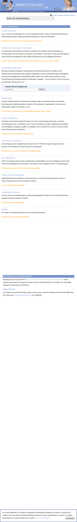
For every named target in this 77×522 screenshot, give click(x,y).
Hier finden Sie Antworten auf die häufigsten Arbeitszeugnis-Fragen (27, 111)
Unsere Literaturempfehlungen (14, 202)
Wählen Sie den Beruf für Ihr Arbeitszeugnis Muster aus (22, 41)
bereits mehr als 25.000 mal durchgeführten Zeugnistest (44, 279)
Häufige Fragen (7, 98)
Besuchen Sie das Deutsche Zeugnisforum (18, 134)
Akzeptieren (70, 518)
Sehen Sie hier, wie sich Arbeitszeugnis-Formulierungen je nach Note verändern (31, 61)
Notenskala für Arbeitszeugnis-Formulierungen (17, 48)
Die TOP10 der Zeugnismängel (11, 140)
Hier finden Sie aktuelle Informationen (16, 217)
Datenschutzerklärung (42, 518)
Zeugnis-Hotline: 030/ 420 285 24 (63, 15)
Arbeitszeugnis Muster (9, 30)
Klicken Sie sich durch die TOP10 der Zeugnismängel (22, 151)
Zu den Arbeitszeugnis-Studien (14, 185)
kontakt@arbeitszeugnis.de (23, 295)
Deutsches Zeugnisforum (9, 118)
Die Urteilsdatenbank (8, 158)
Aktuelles (5, 209)
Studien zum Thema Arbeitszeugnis (13, 175)
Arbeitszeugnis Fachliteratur (11, 192)
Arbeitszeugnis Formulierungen (12, 68)
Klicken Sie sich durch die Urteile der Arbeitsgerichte (21, 168)
